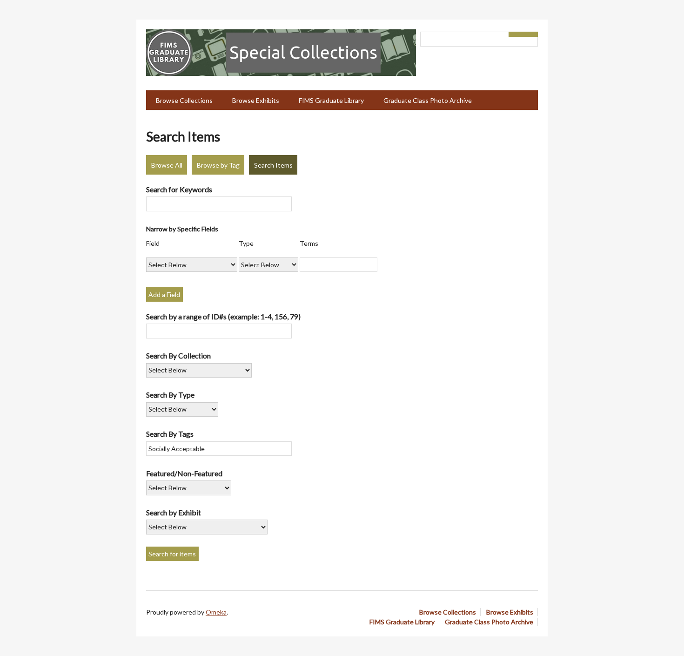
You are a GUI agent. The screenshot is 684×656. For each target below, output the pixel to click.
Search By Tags (170, 433)
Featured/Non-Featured (184, 473)
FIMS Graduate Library (331, 100)
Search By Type (170, 394)
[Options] (516, 34)
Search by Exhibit (173, 512)
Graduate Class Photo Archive (427, 100)
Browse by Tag (218, 165)
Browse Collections (184, 100)
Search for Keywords (179, 189)
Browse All (166, 165)
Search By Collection (178, 355)
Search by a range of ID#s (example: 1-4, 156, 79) (223, 316)
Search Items (273, 165)
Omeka (216, 612)
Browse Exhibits (255, 100)
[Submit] (530, 34)
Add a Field (164, 294)
